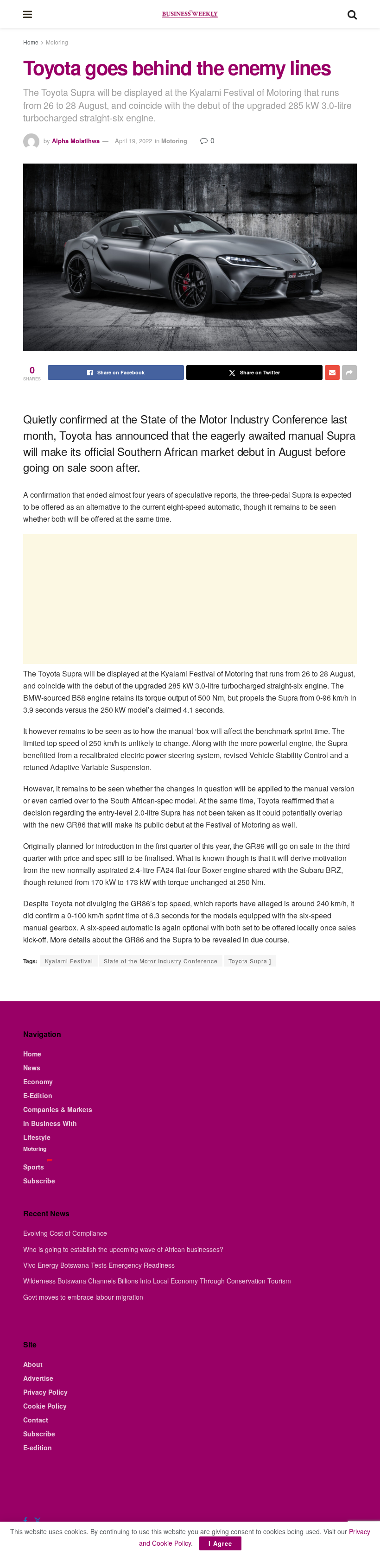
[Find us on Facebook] (25, 1521)
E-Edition (37, 1095)
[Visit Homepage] (189, 14)
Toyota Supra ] (249, 961)
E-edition (37, 1447)
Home (30, 42)
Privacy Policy (45, 1392)
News (31, 1067)
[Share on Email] (332, 372)
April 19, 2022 (133, 140)
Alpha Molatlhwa (76, 140)
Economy (38, 1081)
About (33, 1364)
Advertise (38, 1378)
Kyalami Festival (69, 961)
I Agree (220, 1543)
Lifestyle (37, 1137)
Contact (35, 1419)
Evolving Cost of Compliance (65, 1233)
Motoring (57, 42)
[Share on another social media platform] (349, 372)
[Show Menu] (27, 14)
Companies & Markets (57, 1109)
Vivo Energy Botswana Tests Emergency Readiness (99, 1265)
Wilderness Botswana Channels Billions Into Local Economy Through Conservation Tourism (157, 1280)
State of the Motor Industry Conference (161, 961)
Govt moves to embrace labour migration (83, 1297)
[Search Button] (352, 14)
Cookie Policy (45, 1405)
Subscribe (39, 1180)
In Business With (50, 1123)
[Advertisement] (190, 599)
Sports (33, 1166)
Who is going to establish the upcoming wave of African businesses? (123, 1249)
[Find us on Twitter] (37, 1521)
